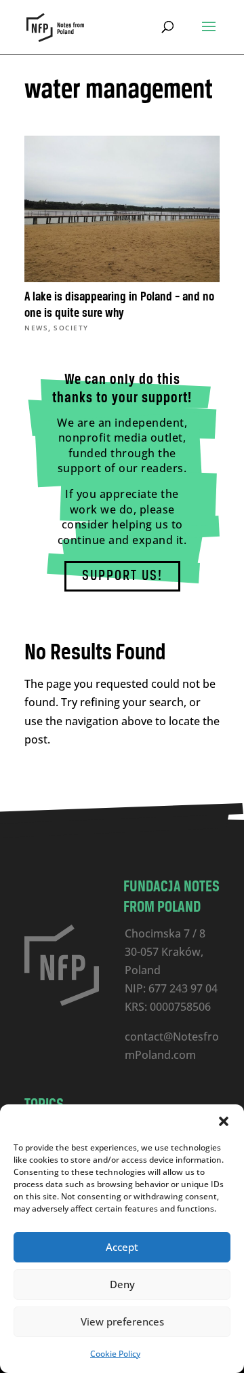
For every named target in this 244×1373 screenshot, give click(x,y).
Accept (122, 1247)
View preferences (122, 1321)
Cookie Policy (115, 1353)
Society (71, 327)
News (36, 327)
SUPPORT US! (122, 576)
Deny (122, 1284)
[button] (223, 1121)
